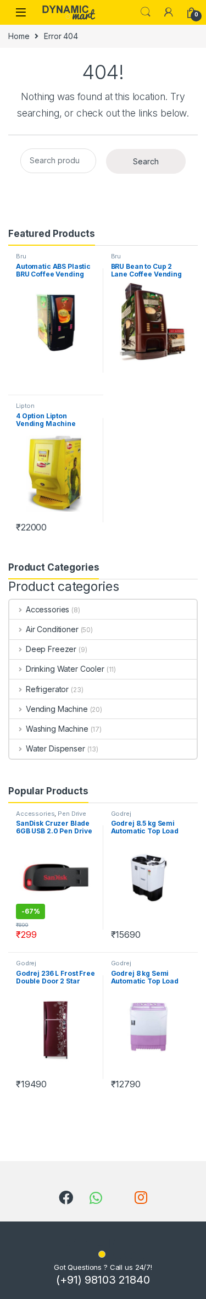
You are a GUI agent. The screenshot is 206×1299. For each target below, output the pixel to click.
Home (18, 36)
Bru (21, 256)
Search (146, 12)
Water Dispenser (55, 748)
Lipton (25, 406)
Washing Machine (57, 728)
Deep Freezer (51, 649)
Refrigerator (47, 689)
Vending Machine (57, 709)
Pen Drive (72, 813)
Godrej (121, 813)
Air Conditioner (52, 629)
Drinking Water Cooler (65, 668)
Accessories (47, 609)
